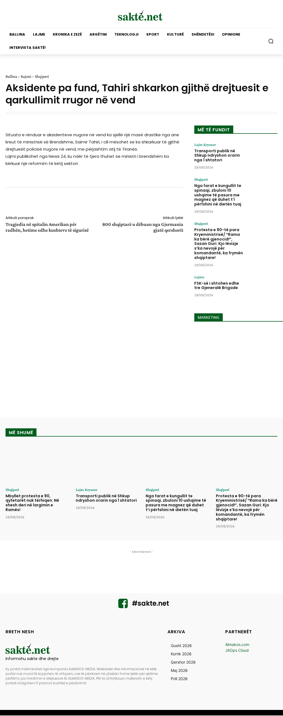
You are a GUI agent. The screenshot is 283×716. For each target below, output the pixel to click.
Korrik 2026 (181, 653)
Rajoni (26, 76)
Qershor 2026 (183, 662)
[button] (270, 41)
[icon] (123, 605)
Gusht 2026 (181, 645)
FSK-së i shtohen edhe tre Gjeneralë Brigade (216, 285)
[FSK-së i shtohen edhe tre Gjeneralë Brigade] (262, 287)
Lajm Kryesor (205, 144)
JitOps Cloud (237, 650)
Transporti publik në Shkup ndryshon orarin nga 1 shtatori (217, 155)
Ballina (11, 76)
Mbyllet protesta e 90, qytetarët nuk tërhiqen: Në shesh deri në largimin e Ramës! (32, 502)
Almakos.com (237, 644)
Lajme (199, 277)
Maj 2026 (179, 670)
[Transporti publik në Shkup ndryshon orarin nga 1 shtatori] (262, 155)
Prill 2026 (179, 678)
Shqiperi (42, 76)
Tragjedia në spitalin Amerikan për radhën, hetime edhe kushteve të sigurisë (47, 227)
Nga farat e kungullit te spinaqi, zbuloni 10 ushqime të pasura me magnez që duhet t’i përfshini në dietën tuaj (217, 195)
